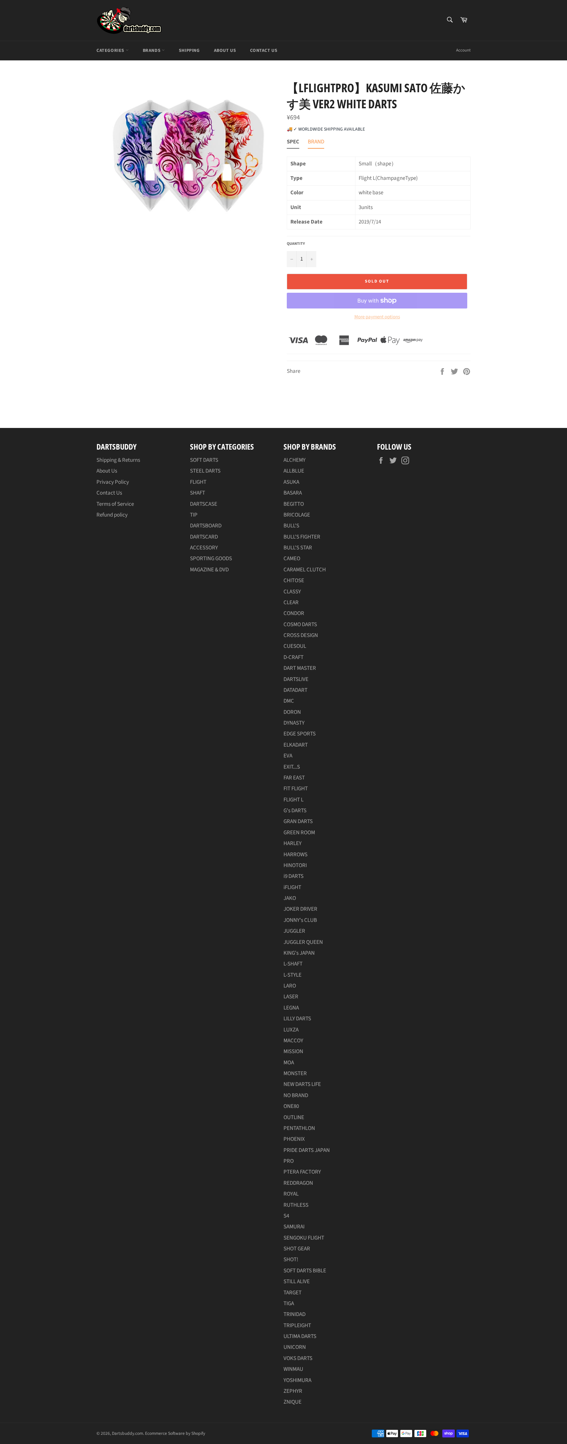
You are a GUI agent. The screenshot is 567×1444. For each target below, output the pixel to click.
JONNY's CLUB (300, 920)
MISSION (293, 1051)
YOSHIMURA (297, 1380)
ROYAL (291, 1194)
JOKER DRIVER (300, 909)
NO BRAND (296, 1095)
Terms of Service (115, 504)
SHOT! (291, 1260)
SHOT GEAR (297, 1249)
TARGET (293, 1293)
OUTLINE (294, 1117)
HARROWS (295, 855)
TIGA (289, 1303)
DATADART (295, 690)
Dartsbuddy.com (127, 1433)
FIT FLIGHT (296, 789)
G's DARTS (295, 811)
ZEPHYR (293, 1391)
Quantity (296, 243)
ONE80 (291, 1106)
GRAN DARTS (298, 821)
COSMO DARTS (300, 624)
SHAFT (197, 493)
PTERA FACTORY (302, 1172)
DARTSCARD (204, 537)
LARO (290, 986)
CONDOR (294, 613)
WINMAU (293, 1369)
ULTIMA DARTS (300, 1336)
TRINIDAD (294, 1314)
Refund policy (112, 515)
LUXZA (291, 1030)
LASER (291, 997)
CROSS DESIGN (301, 635)
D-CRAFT (294, 657)
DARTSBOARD (205, 526)
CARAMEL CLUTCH (305, 570)
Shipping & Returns (118, 460)
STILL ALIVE (297, 1281)
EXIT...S (292, 767)
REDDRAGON (298, 1183)
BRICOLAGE (297, 515)
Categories (111, 50)
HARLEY (293, 843)
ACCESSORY (204, 548)
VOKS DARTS (298, 1358)
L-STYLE (293, 975)
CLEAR (291, 602)
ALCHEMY (294, 460)
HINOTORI (295, 865)
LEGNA (291, 1008)
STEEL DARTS (205, 471)
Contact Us (263, 50)
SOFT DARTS (204, 460)
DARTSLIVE (296, 679)
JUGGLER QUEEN (303, 942)
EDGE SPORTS (300, 734)
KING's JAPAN (299, 953)
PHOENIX (294, 1139)
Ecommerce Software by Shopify (175, 1433)
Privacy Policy (112, 482)
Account (463, 50)
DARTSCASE (203, 504)
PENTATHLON (299, 1128)
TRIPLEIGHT (297, 1325)
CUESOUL (295, 646)
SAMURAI (294, 1227)
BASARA (293, 493)
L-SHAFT (293, 964)
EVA (288, 756)
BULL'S (291, 526)
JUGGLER (294, 931)
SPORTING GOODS (211, 559)
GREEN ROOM (299, 833)
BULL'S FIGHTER (302, 537)
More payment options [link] (377, 317)
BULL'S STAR (298, 548)
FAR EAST (294, 778)
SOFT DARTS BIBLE (305, 1271)
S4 (286, 1216)
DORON (292, 712)
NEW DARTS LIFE (302, 1084)
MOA (289, 1063)
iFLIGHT (292, 887)
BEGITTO (294, 504)
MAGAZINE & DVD (209, 570)
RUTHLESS (296, 1205)
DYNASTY (294, 723)
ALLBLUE (294, 471)
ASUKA (291, 482)
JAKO (290, 898)
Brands (152, 50)
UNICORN (295, 1347)
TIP (194, 515)
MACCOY (293, 1041)
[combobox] (449, 20)
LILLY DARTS (297, 1019)
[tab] (293, 143)
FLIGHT (198, 482)
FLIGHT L (294, 800)
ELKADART (296, 745)
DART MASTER (300, 668)
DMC (289, 701)
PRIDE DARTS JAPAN (307, 1150)
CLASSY (292, 592)
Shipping (189, 50)
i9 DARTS (294, 876)
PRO (289, 1161)
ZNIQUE (293, 1402)
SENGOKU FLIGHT (304, 1238)
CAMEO (292, 559)
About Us (225, 50)
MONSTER (295, 1073)
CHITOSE (294, 580)
